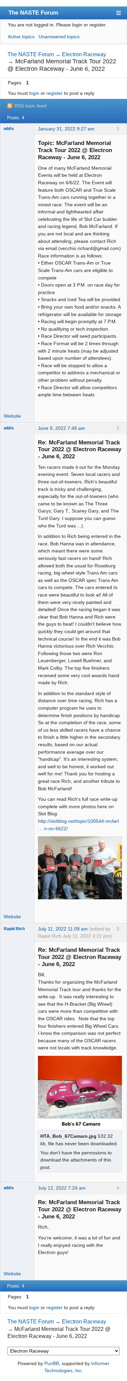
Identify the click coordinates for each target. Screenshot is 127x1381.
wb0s (9, 129)
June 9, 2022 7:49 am (61, 428)
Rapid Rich (14, 929)
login (34, 93)
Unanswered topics (59, 36)
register (54, 93)
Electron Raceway (84, 54)
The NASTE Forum (33, 12)
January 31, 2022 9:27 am (66, 128)
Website (12, 416)
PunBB (51, 1363)
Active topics (21, 36)
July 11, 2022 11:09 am (63, 929)
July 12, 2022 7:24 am (62, 1188)
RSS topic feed (30, 105)
